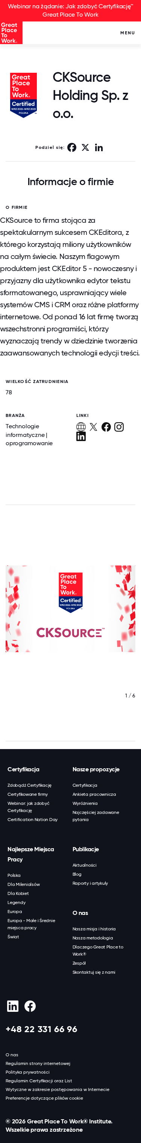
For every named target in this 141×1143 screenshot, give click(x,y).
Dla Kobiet (18, 893)
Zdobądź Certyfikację (30, 785)
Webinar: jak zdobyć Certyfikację (28, 807)
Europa (15, 911)
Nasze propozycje (96, 769)
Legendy (16, 902)
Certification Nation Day (33, 819)
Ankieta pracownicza (94, 794)
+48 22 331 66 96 (41, 1028)
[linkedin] (13, 1006)
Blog (77, 874)
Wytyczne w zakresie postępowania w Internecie (57, 1089)
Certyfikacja (23, 769)
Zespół (79, 963)
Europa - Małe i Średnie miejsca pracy (31, 924)
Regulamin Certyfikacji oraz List (39, 1080)
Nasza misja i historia (94, 929)
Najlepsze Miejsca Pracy (31, 854)
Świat (13, 936)
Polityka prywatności (28, 1072)
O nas (80, 912)
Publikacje (86, 849)
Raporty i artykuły (90, 883)
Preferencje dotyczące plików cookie (44, 1098)
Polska (14, 875)
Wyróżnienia (85, 803)
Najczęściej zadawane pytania (96, 816)
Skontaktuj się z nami (94, 972)
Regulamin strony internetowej (38, 1063)
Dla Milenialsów (23, 884)
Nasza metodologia (93, 938)
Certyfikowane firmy (27, 794)
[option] (70, 623)
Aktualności (85, 865)
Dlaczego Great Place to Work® (98, 950)
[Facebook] (30, 1006)
